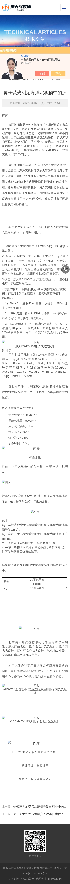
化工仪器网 (27, 878)
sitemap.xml (55, 878)
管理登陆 (41, 878)
